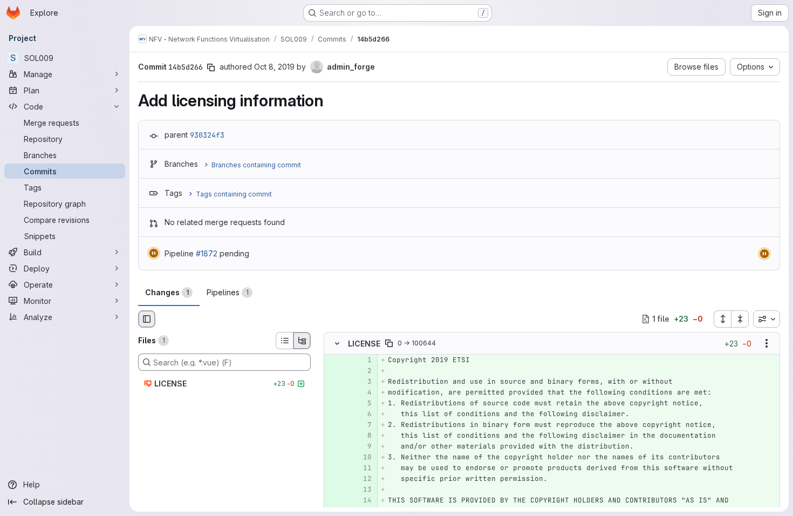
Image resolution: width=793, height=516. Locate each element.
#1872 (206, 253)
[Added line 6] (362, 414)
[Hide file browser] (146, 319)
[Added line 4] (362, 392)
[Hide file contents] (337, 343)
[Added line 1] (362, 360)
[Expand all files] (722, 319)
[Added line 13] (362, 489)
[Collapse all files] (740, 319)
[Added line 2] (362, 370)
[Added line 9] (362, 446)
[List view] (284, 340)
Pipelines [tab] (228, 292)
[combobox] (766, 319)
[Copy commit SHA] (210, 67)
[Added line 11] (362, 468)
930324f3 (207, 135)
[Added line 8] (362, 435)
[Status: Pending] (153, 253)
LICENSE (364, 343)
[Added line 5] (362, 403)
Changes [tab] (167, 292)
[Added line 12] (362, 478)
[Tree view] (302, 340)
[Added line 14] (362, 500)
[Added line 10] (362, 457)
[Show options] (766, 343)
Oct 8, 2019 (274, 66)
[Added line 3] (362, 381)
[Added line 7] (362, 424)
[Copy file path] (388, 343)
